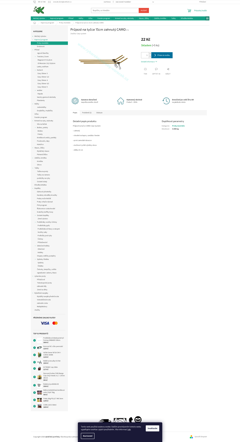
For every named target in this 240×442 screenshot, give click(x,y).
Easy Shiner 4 (43, 80)
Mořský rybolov (40, 36)
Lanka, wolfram (42, 66)
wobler (39, 90)
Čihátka (40, 266)
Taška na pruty (42, 171)
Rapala (40, 94)
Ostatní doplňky (43, 215)
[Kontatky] (135, 422)
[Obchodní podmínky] (120, 422)
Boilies (40, 131)
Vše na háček (42, 124)
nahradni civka (42, 303)
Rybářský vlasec (43, 151)
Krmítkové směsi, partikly (46, 137)
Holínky (40, 252)
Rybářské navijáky (41, 293)
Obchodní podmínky (123, 2)
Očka (36, 114)
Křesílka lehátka (40, 185)
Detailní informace (148, 62)
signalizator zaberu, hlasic (47, 273)
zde (129, 429)
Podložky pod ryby (45, 235)
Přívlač (37, 50)
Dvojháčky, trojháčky (45, 110)
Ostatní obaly (42, 181)
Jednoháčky (41, 107)
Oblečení (41, 249)
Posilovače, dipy (43, 141)
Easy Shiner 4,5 (43, 83)
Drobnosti (40, 46)
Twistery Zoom (43, 56)
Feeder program (41, 117)
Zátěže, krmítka (40, 158)
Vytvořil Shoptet (201, 437)
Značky (37, 310)
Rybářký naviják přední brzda (48, 296)
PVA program (42, 205)
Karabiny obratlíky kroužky (47, 195)
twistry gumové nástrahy (46, 97)
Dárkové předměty (44, 191)
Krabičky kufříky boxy (45, 212)
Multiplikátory (42, 306)
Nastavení (87, 436)
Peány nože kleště (44, 198)
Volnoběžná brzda (44, 300)
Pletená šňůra (42, 154)
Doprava (107, 2)
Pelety (40, 134)
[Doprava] (105, 422)
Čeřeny (40, 239)
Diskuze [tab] (99, 112)
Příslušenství (42, 242)
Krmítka (40, 161)
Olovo (39, 165)
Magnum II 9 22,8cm (45, 60)
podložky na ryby (43, 178)
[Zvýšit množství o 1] (150, 53)
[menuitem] (39, 18)
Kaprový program (41, 39)
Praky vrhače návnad (45, 202)
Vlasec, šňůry (39, 148)
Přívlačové (41, 279)
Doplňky (38, 188)
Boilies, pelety (42, 127)
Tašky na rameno (43, 175)
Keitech (40, 70)
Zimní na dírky (42, 289)
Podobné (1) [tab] (86, 112)
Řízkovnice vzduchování (46, 208)
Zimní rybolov (43, 218)
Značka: (78, 33)
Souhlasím (152, 428)
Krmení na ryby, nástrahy (44, 121)
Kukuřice (40, 144)
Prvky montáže (42, 43)
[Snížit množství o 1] (150, 56)
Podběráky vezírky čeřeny (47, 222)
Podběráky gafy (44, 225)
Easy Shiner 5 (43, 87)
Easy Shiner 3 (43, 73)
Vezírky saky (42, 232)
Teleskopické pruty (44, 283)
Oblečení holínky (43, 246)
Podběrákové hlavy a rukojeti (49, 229)
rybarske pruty (40, 276)
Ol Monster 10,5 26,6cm (46, 63)
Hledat (144, 10)
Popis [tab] (75, 112)
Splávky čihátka (43, 259)
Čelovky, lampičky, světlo (46, 269)
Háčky (37, 104)
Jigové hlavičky (43, 53)
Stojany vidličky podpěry (46, 256)
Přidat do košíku (163, 55)
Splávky (41, 262)
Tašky (37, 168)
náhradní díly (41, 286)
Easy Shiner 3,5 (43, 77)
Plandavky (41, 100)
